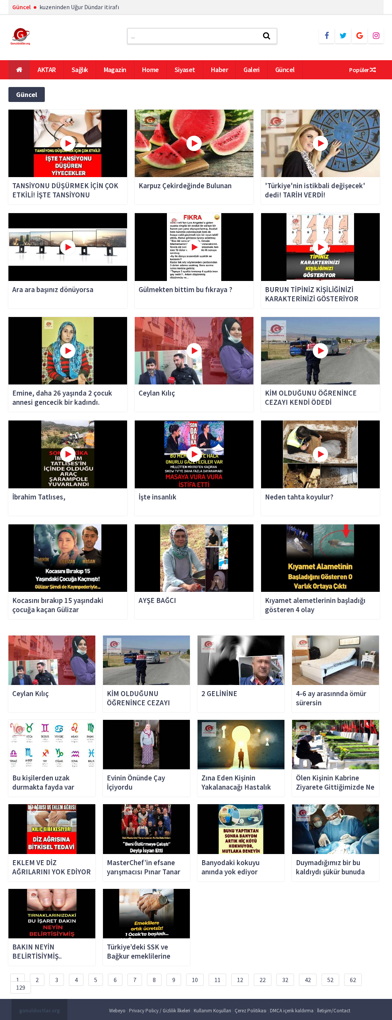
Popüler (359, 70)
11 (217, 980)
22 (263, 980)
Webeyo (117, 1010)
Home (150, 69)
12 (240, 980)
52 (330, 980)
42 (308, 980)
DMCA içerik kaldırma (292, 1010)
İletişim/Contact (333, 1010)
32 (285, 980)
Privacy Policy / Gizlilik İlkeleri (159, 1010)
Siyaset (185, 69)
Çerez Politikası (250, 1010)
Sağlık (80, 69)
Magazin (115, 69)
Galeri (251, 69)
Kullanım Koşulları (212, 1010)
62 (353, 980)
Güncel (285, 69)
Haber (219, 69)
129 (20, 987)
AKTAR (47, 69)
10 (195, 980)
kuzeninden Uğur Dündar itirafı (79, 7)
